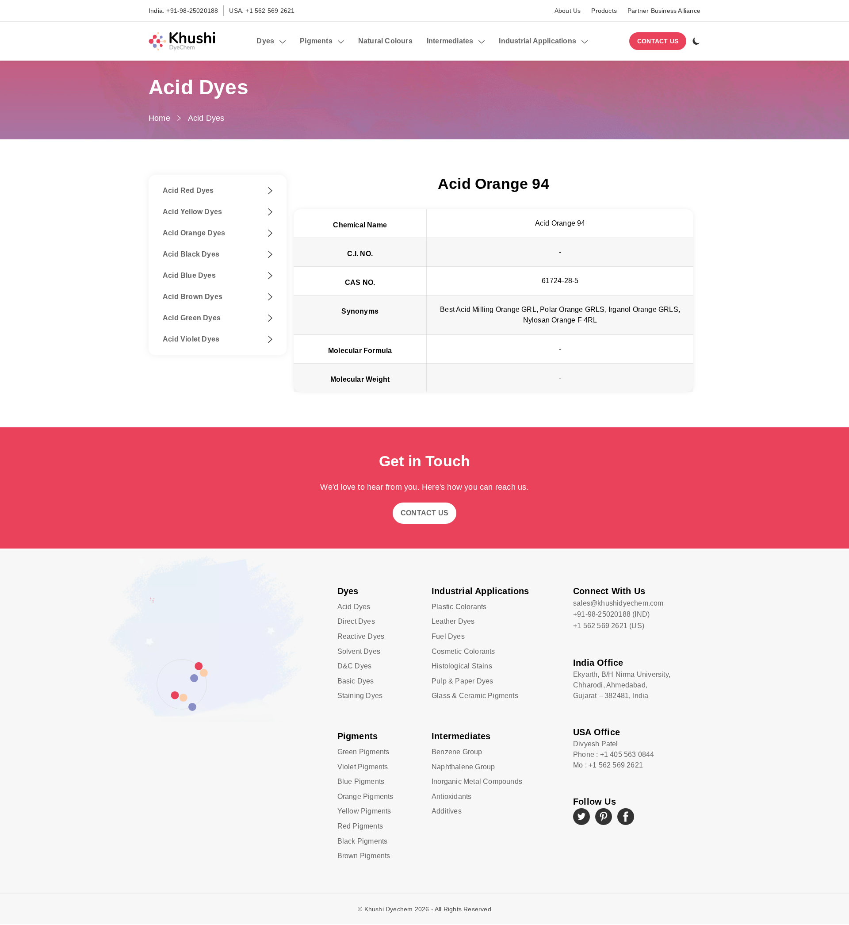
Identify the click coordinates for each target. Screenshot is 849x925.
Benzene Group (457, 752)
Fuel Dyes (448, 636)
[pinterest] (603, 816)
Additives (447, 811)
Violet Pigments (362, 767)
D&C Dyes (354, 666)
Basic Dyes (355, 681)
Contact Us (657, 41)
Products (604, 10)
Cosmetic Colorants (463, 651)
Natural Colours (385, 41)
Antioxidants (451, 796)
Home (159, 118)
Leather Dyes (453, 621)
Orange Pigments (365, 796)
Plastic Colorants (459, 606)
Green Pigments (363, 752)
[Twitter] (581, 816)
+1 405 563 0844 (627, 754)
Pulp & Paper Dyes (462, 681)
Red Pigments (360, 826)
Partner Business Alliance (663, 10)
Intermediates (461, 736)
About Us (568, 10)
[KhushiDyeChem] (182, 41)
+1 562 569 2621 (269, 10)
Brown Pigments (363, 856)
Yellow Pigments (364, 811)
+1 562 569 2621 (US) (608, 625)
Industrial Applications (480, 591)
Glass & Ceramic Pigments (475, 695)
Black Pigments (362, 841)
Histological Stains (462, 666)
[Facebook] (625, 816)
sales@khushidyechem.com (618, 603)
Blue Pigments (361, 781)
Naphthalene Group (463, 767)
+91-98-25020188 (192, 10)
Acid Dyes (206, 118)
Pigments (357, 736)
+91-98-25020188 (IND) (611, 614)
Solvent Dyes (358, 651)
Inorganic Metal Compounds (477, 781)
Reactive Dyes (361, 636)
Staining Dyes (360, 695)
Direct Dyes (356, 621)
